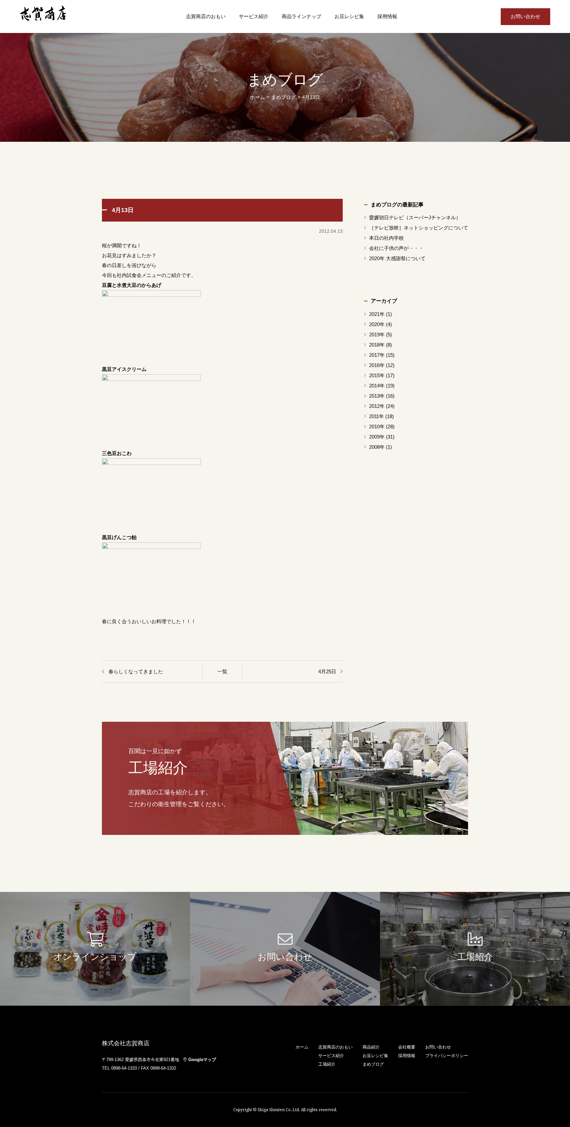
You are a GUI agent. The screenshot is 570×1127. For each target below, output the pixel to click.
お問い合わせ (525, 16)
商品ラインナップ (301, 16)
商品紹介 (371, 1047)
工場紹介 (326, 1064)
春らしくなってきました (136, 671)
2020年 (377, 324)
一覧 (222, 671)
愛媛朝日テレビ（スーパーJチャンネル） (415, 217)
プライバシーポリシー (446, 1055)
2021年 (377, 314)
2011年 (376, 416)
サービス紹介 (254, 16)
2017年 (377, 355)
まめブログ (373, 1064)
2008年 (377, 447)
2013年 (377, 396)
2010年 (377, 426)
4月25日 (327, 671)
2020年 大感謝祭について (397, 258)
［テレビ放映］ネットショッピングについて (418, 227)
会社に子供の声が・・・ (396, 248)
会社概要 (406, 1047)
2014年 (377, 385)
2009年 (377, 437)
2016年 (377, 365)
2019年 (377, 334)
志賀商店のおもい (206, 16)
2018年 (377, 345)
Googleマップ (202, 1059)
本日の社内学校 (386, 238)
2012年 (377, 406)
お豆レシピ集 (349, 16)
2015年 (377, 375)
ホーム (257, 97)
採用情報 (387, 16)
